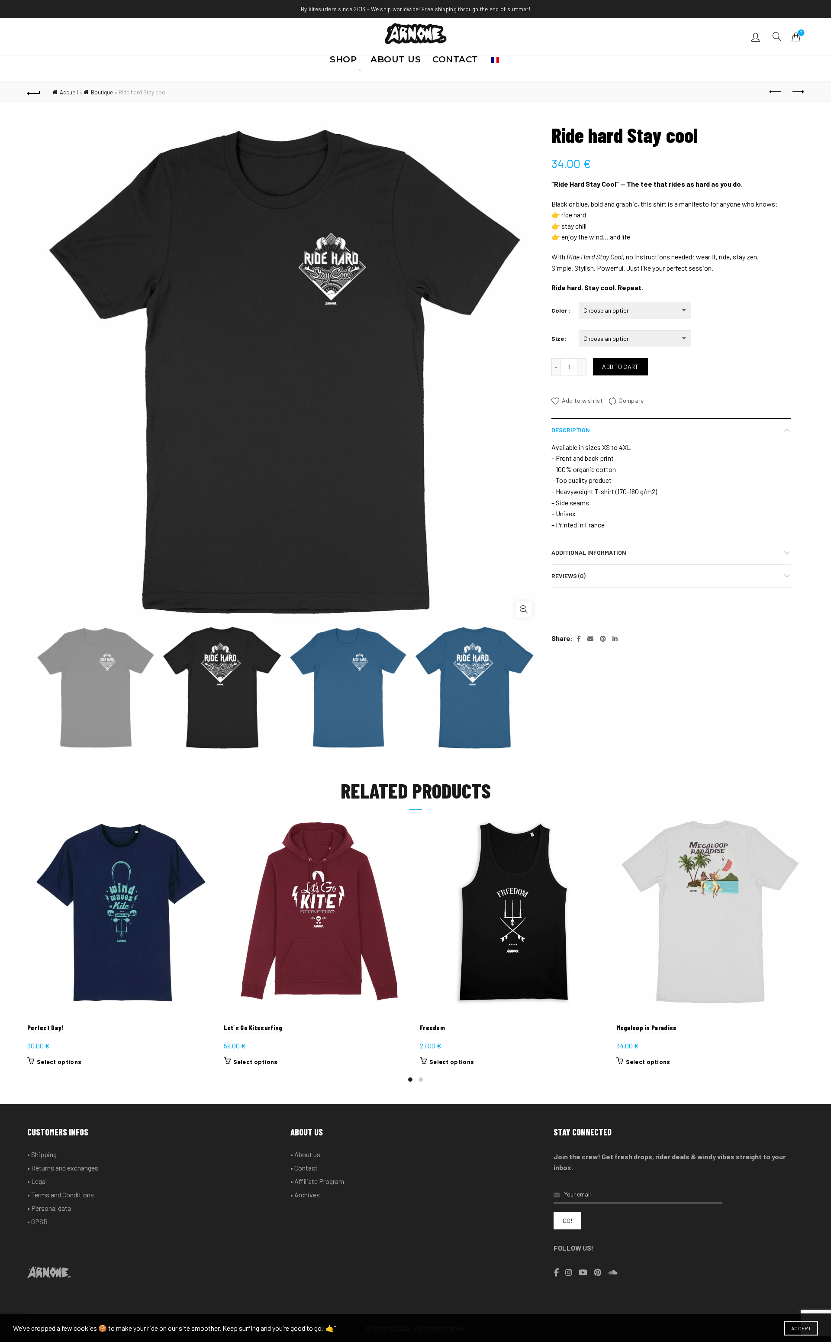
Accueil (69, 92)
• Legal (37, 1181)
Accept (801, 1328)
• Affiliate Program (317, 1181)
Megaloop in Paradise (646, 1028)
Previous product (775, 92)
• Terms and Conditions (60, 1194)
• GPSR (37, 1221)
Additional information (588, 552)
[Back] (34, 92)
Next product (797, 92)
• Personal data (49, 1208)
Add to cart (620, 366)
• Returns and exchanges (62, 1168)
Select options (59, 1061)
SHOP (343, 62)
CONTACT (455, 62)
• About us (305, 1154)
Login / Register (756, 36)
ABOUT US (395, 62)
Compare (631, 400)
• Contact (304, 1168)
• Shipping (42, 1154)
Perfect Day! (45, 1028)
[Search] (777, 36)
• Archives (305, 1194)
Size (557, 338)
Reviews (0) (568, 575)
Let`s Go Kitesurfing (253, 1028)
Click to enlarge (523, 609)
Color (559, 310)
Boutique (102, 92)
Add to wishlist (582, 400)
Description (570, 429)
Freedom (432, 1028)
